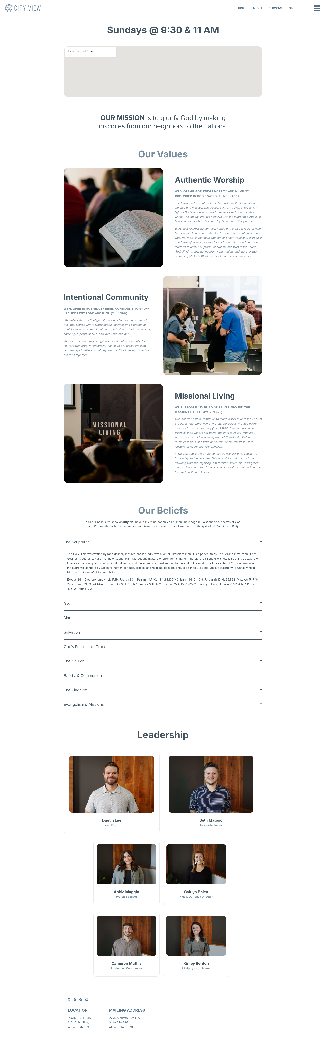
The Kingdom (75, 690)
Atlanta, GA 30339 (80, 1027)
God (67, 603)
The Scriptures (77, 542)
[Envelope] (86, 999)
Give (292, 8)
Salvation (72, 632)
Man (67, 618)
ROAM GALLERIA (79, 1018)
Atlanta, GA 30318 (121, 1027)
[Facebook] (74, 999)
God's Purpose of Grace (85, 647)
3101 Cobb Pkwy (78, 1022)
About (257, 8)
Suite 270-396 (118, 1022)
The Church (74, 661)
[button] (163, 542)
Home (242, 8)
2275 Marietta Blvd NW (124, 1018)
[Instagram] (68, 999)
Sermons (275, 8)
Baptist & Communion (83, 676)
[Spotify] (80, 999)
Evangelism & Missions (84, 704)
